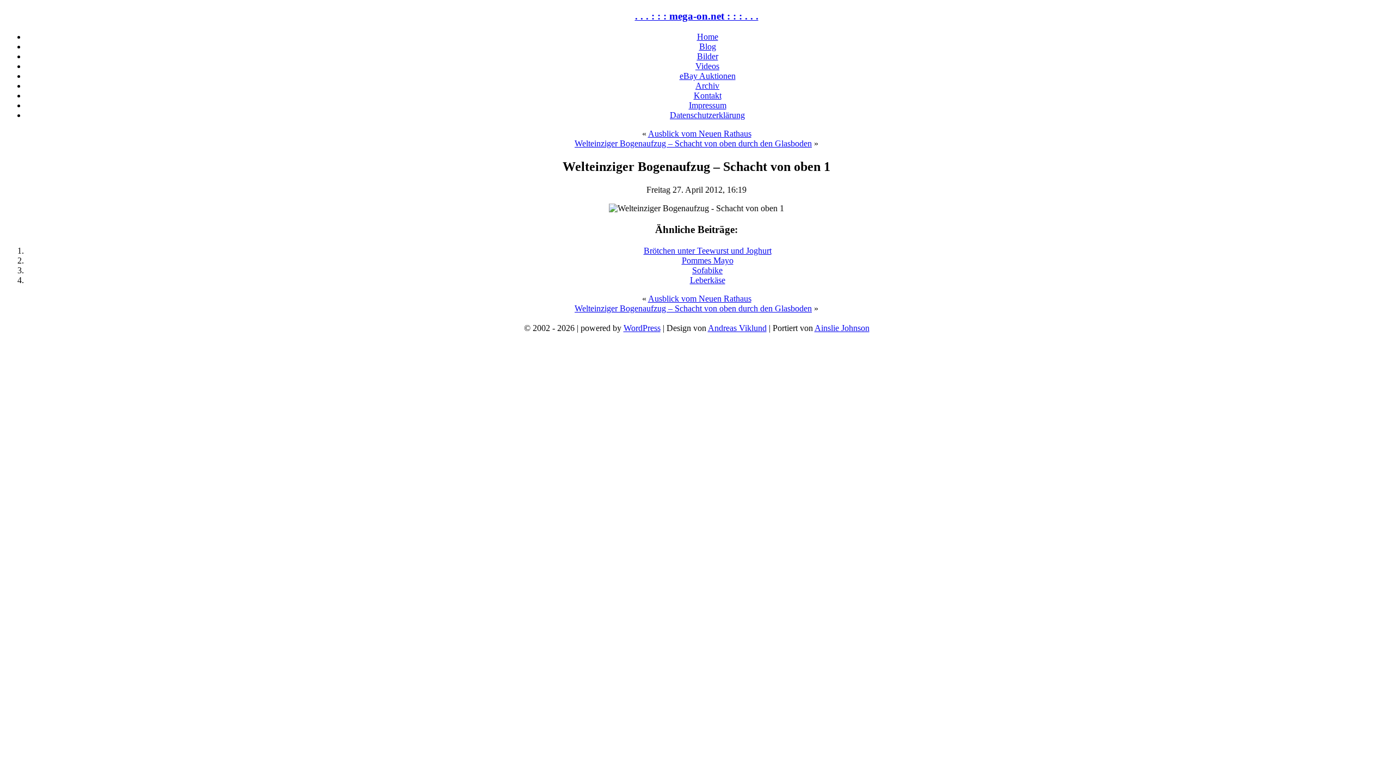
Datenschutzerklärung (707, 115)
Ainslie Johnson (842, 328)
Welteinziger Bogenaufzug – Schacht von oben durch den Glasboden (693, 143)
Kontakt (708, 95)
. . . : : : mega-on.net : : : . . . (697, 16)
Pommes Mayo (708, 260)
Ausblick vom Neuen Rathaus (699, 133)
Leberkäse (707, 280)
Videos (707, 66)
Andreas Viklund (737, 328)
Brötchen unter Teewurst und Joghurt (708, 250)
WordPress (642, 328)
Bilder (707, 56)
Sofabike (707, 270)
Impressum (707, 105)
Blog (707, 46)
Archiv (707, 85)
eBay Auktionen (708, 76)
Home (707, 36)
